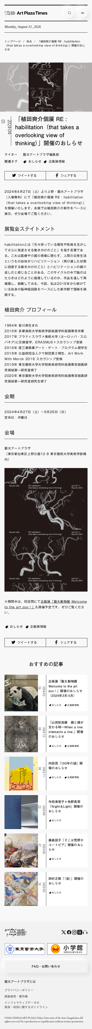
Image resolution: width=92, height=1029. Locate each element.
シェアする (68, 175)
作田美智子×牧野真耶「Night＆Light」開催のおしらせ (65, 806)
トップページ (12, 41)
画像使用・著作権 (16, 996)
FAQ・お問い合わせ (46, 966)
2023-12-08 (42, 732)
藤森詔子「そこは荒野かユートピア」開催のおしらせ (66, 845)
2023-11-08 (42, 772)
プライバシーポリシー (18, 990)
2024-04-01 (6, 127)
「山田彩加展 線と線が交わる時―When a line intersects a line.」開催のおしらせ (66, 729)
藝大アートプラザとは (20, 981)
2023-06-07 (42, 849)
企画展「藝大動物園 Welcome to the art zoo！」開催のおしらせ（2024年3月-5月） (65, 688)
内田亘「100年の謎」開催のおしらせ (65, 766)
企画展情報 (57, 161)
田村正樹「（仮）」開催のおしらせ (66, 881)
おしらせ (35, 161)
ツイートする (27, 175)
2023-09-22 (42, 810)
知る (29, 41)
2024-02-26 (42, 691)
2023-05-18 (42, 887)
